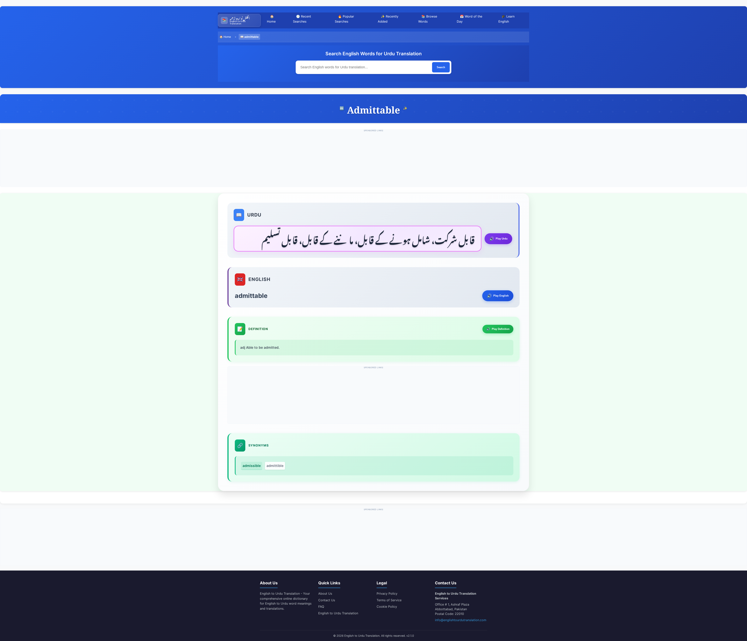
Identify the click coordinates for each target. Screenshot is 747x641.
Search (441, 67)
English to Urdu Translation (338, 613)
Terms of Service (389, 600)
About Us (325, 593)
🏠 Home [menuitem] (271, 18)
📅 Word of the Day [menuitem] (469, 18)
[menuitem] (239, 20)
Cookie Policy (387, 606)
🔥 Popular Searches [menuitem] (344, 18)
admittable (251, 36)
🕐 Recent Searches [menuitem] (302, 18)
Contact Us (326, 600)
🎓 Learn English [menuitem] (506, 18)
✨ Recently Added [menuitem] (388, 18)
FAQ (321, 606)
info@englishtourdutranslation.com (460, 620)
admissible (252, 466)
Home (227, 36)
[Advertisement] (373, 159)
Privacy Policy (387, 593)
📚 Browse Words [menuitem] (427, 18)
